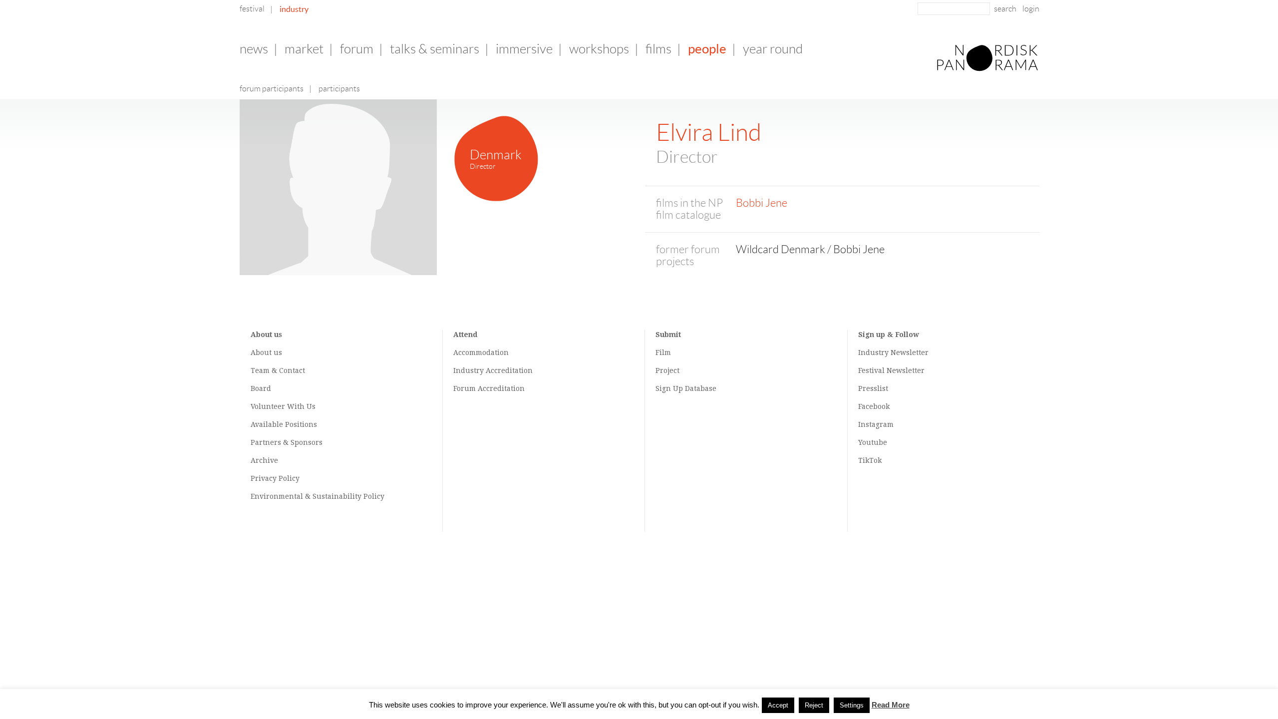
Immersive (524, 49)
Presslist (873, 388)
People (707, 48)
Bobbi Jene (761, 203)
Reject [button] (814, 705)
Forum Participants (272, 88)
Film (663, 353)
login (1030, 8)
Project (667, 370)
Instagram (876, 424)
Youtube (872, 442)
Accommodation (481, 353)
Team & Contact (278, 370)
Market (304, 49)
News (254, 49)
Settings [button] (852, 705)
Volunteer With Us (283, 406)
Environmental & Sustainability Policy (317, 496)
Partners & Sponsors (286, 442)
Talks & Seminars (434, 49)
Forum (356, 49)
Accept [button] (778, 705)
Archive (264, 460)
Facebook (874, 406)
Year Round (773, 49)
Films (658, 49)
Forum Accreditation (489, 388)
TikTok (870, 460)
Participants (339, 88)
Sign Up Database (685, 388)
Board (261, 388)
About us (266, 353)
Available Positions (284, 424)
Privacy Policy (275, 478)
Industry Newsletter (893, 353)
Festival (252, 8)
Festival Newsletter (891, 370)
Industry (294, 8)
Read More (891, 705)
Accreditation (509, 370)
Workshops (599, 49)
